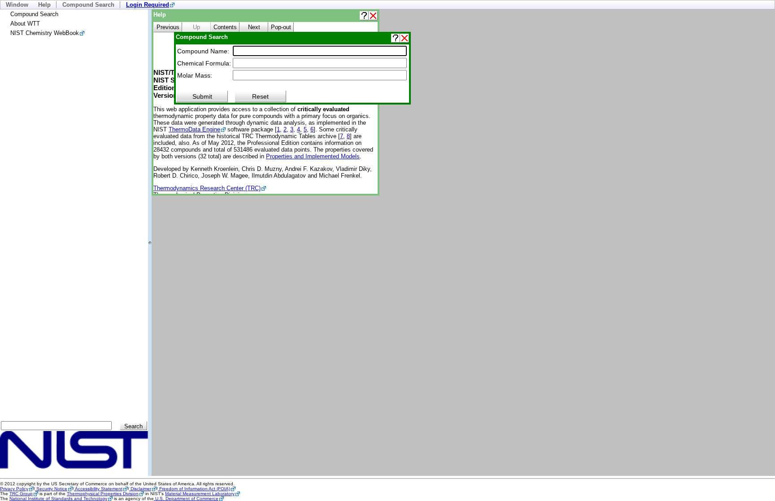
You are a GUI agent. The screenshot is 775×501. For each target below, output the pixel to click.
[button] (364, 15)
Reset (260, 96)
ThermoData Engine (194, 129)
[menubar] (387, 4)
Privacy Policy (14, 488)
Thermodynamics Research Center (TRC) (207, 188)
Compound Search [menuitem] (88, 4)
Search (133, 426)
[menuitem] (150, 4)
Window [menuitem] (17, 4)
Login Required (147, 4)
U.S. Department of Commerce (186, 498)
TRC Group (21, 493)
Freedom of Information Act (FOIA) (194, 488)
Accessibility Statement (98, 488)
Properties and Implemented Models (313, 156)
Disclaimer (140, 488)
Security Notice (51, 488)
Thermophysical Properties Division (103, 493)
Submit (202, 96)
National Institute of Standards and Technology (58, 498)
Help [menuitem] (44, 4)
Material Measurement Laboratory (200, 493)
